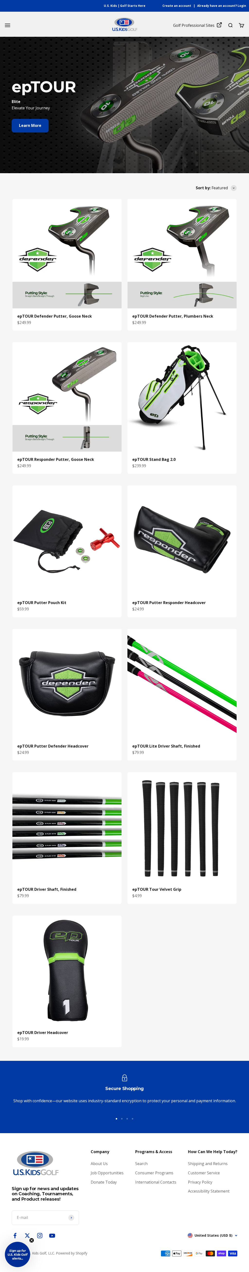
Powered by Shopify (71, 1253)
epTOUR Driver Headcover (42, 1032)
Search (141, 1163)
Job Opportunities (107, 1173)
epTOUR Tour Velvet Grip (156, 889)
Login (242, 6)
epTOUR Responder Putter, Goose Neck (55, 459)
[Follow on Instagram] (39, 1235)
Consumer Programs (154, 1173)
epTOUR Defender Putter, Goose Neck (54, 316)
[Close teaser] (31, 1240)
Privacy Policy (200, 1182)
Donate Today (104, 1182)
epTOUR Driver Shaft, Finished (46, 889)
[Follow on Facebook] (15, 1235)
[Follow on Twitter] (27, 1235)
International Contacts (155, 1182)
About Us (99, 1163)
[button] (17, 1254)
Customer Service (204, 1173)
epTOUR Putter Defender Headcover (53, 746)
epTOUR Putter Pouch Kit (41, 602)
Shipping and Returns (208, 1163)
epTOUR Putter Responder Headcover (169, 602)
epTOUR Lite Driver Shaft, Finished (166, 746)
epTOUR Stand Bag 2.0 (154, 459)
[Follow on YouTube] (52, 1235)
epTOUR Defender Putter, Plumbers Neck (172, 316)
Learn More (30, 125)
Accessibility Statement (209, 1191)
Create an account (176, 6)
